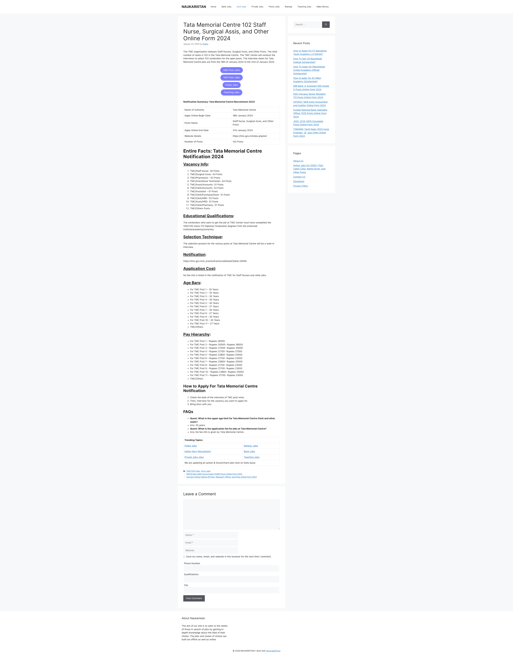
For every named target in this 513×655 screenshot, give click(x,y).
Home (213, 6)
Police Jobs (274, 6)
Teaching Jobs (304, 6)
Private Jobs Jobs (194, 457)
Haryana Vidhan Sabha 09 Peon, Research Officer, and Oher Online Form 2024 (221, 477)
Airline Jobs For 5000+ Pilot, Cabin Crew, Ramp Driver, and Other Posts (309, 169)
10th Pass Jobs (231, 77)
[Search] (326, 24)
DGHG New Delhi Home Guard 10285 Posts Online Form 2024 (214, 474)
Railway (288, 6)
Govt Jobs (241, 6)
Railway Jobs (251, 445)
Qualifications (191, 574)
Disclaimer (298, 181)
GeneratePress (273, 651)
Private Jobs (257, 6)
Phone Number (192, 563)
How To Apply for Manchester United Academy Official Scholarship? (309, 70)
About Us (298, 161)
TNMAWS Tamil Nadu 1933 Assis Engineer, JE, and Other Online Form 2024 (311, 132)
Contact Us (299, 176)
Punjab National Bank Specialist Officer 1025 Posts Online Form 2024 (310, 113)
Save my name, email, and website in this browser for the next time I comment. (228, 556)
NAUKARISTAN (194, 7)
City (186, 585)
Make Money (323, 6)
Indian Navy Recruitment (197, 451)
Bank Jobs (226, 6)
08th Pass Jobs (231, 70)
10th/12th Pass (193, 471)
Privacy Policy (300, 186)
